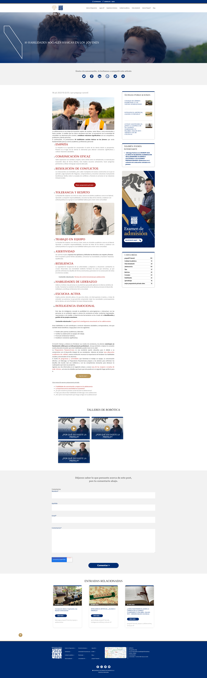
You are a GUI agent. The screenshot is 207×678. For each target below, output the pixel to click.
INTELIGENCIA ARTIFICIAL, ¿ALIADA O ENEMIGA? (103, 609)
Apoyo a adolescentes (144, 623)
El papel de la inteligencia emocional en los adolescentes (91, 321)
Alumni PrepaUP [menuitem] (146, 8)
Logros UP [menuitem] (101, 8)
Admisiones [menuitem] (67, 651)
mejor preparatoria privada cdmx (138, 283)
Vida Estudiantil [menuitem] (68, 658)
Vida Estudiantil (138, 264)
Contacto (107, 1)
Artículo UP (107, 622)
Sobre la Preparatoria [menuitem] (91, 8)
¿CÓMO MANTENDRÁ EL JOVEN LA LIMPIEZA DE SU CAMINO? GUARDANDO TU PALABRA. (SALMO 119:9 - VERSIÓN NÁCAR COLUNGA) (138, 611)
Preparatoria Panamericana (64, 350)
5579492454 (97, 1)
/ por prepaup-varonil (79, 92)
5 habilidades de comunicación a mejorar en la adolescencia (74, 386)
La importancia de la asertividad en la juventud (69, 388)
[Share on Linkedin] (99, 76)
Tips (138, 269)
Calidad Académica (138, 261)
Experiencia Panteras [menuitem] (112, 8)
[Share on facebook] (91, 76)
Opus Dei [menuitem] (94, 648)
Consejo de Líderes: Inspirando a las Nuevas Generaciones (66, 609)
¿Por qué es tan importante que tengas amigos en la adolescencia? (76, 395)
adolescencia (138, 266)
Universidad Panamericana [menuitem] (84, 651)
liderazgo (58, 620)
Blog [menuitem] (154, 8)
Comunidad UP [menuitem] (81, 658)
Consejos (138, 275)
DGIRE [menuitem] (93, 651)
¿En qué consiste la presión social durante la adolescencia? (73, 390)
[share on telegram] (115, 76)
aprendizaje (138, 280)
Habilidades (138, 278)
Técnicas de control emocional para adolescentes (89, 277)
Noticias (138, 272)
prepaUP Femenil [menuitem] (95, 658)
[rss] (107, 76)
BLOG (113, 1)
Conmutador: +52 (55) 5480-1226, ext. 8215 (138, 656)
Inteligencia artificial (97, 622)
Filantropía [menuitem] (80, 655)
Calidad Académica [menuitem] (125, 8)
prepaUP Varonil (138, 258)
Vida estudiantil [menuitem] (136, 8)
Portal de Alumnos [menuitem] (82, 648)
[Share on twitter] (84, 76)
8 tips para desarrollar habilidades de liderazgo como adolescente (76, 393)
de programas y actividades (68, 359)
